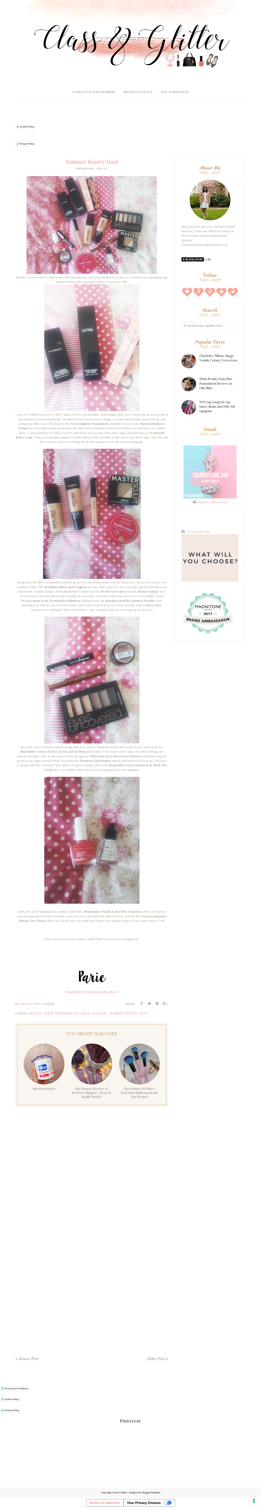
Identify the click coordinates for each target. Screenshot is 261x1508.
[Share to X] (149, 1003)
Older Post (156, 1358)
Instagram (97, 992)
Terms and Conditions (16, 1388)
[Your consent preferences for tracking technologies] (254, 1501)
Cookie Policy (26, 126)
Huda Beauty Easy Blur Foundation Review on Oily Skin (215, 383)
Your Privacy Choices (144, 1503)
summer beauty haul (129, 1013)
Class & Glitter (119, 1492)
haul (85, 1013)
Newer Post (29, 1358)
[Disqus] (91, 1177)
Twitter (84, 992)
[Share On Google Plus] (164, 1003)
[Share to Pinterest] (157, 1003)
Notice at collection (105, 1503)
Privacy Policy (26, 143)
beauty (35, 1013)
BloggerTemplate (151, 1492)
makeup (99, 1013)
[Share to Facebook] (141, 1003)
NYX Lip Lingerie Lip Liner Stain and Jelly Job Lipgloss (217, 406)
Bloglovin (72, 992)
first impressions (61, 1013)
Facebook (111, 992)
